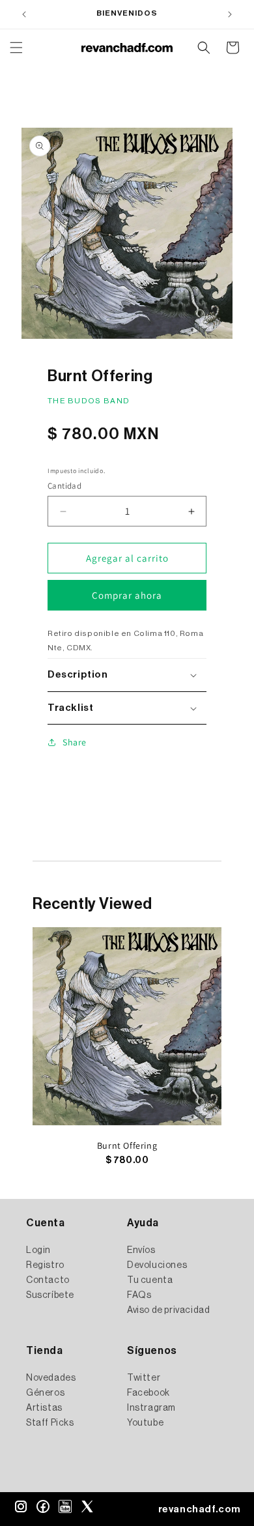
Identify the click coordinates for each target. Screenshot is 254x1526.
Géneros (45, 1393)
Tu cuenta (150, 1280)
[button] (16, 47)
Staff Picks (50, 1423)
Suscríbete (50, 1295)
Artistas (44, 1408)
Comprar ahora (127, 595)
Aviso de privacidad (168, 1310)
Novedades (51, 1378)
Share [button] (75, 742)
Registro (45, 1265)
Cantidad (64, 485)
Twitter (143, 1378)
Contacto (48, 1280)
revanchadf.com (199, 1509)
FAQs (139, 1295)
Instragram (151, 1408)
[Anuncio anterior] (24, 14)
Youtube (145, 1423)
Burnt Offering (127, 1145)
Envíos (141, 1250)
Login (38, 1250)
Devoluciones (157, 1265)
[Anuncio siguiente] (230, 14)
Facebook (148, 1393)
